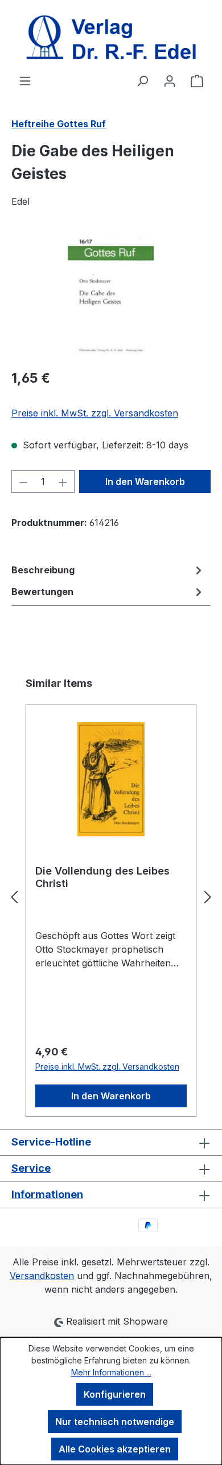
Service (31, 1168)
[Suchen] (142, 80)
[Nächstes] (207, 896)
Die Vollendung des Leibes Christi (102, 877)
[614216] (111, 295)
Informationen (47, 1194)
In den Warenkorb (145, 481)
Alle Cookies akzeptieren (115, 1449)
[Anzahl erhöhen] (63, 481)
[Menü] (25, 80)
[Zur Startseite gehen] (111, 37)
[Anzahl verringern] (23, 481)
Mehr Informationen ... (111, 1372)
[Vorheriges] (14, 896)
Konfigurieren (115, 1394)
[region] (111, 295)
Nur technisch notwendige (114, 1421)
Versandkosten (42, 1275)
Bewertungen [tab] (42, 591)
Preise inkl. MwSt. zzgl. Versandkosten (94, 413)
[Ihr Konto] (169, 80)
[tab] (108, 570)
